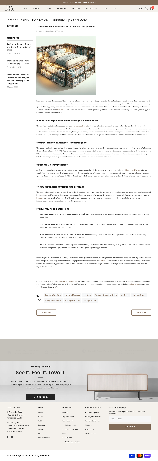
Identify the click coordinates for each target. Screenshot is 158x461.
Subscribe (130, 426)
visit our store (134, 284)
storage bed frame (80, 126)
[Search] (140, 8)
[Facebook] (8, 437)
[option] (79, 2)
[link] (60, 352)
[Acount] (146, 8)
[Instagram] (12, 437)
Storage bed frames (132, 170)
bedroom (39, 198)
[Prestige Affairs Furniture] (79, 381)
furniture (102, 261)
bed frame (61, 110)
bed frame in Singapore (68, 281)
